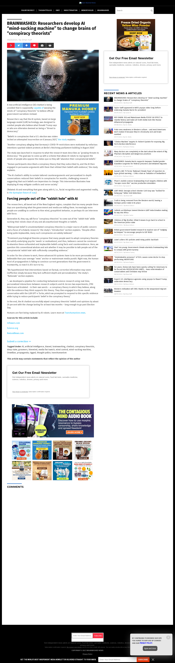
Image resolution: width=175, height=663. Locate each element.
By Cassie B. (127, 113)
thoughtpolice (45, 10)
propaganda (23, 352)
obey (58, 10)
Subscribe (143, 659)
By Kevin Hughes (129, 262)
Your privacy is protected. (20, 391)
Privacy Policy (87, 654)
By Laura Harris (128, 166)
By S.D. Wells (127, 125)
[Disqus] (53, 522)
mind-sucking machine (80, 349)
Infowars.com (13, 323)
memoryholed (87, 10)
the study (62, 139)
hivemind (33, 349)
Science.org (12, 328)
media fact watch (46, 349)
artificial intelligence (34, 346)
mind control (62, 349)
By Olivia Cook (128, 242)
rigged (33, 352)
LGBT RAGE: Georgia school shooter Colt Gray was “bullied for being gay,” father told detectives (139, 192)
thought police (44, 352)
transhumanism (59, 352)
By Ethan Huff (128, 103)
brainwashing (59, 346)
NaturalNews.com (15, 333)
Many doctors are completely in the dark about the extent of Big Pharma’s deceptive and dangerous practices (140, 152)
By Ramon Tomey (128, 147)
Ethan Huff (27, 40)
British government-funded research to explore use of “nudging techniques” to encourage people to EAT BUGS (140, 231)
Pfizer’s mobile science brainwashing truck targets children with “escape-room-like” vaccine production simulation (140, 182)
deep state (12, 349)
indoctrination (70, 10)
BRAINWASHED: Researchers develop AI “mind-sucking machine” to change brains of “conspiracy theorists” (140, 99)
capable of (39, 108)
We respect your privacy (74, 647)
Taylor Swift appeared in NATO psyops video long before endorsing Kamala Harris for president (137, 109)
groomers (23, 349)
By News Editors (128, 176)
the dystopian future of (22, 192)
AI (23, 346)
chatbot (70, 346)
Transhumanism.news (75, 313)
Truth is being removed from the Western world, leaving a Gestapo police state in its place (138, 201)
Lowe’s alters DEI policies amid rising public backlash (136, 240)
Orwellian (11, 352)
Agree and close (150, 648)
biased (48, 346)
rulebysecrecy (27, 10)
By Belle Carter (128, 215)
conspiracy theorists (84, 346)
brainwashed (103, 10)
